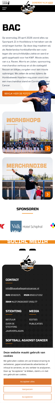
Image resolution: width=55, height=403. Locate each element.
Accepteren (27, 396)
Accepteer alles (27, 381)
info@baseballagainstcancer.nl (22, 288)
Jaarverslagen (15, 331)
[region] (27, 375)
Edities (33, 319)
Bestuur (10, 319)
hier (50, 2)
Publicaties (36, 323)
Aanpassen (27, 389)
